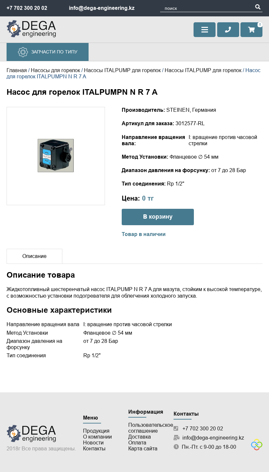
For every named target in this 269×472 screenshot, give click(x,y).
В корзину (158, 216)
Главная (17, 70)
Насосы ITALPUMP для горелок (122, 70)
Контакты (94, 448)
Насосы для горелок (55, 70)
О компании (97, 437)
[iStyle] (256, 448)
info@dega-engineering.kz (101, 8)
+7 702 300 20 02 (27, 8)
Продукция (96, 431)
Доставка (139, 437)
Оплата (137, 442)
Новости (93, 442)
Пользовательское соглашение (150, 428)
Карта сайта (142, 448)
